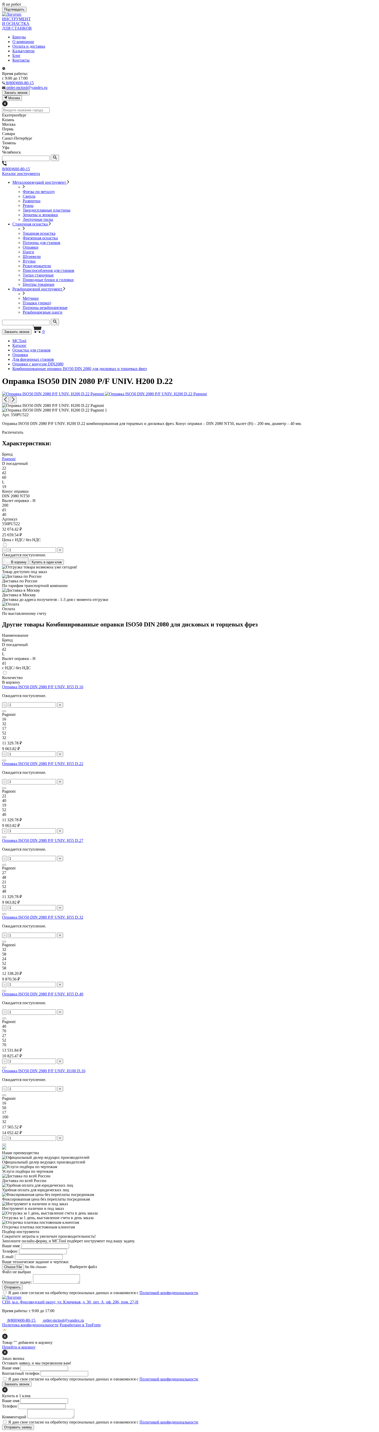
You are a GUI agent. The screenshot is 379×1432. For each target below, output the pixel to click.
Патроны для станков (41, 242)
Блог (16, 55)
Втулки (29, 261)
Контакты (21, 60)
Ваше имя (10, 1368)
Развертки (31, 201)
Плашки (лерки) (37, 303)
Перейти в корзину (19, 1347)
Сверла (29, 196)
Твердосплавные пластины (46, 210)
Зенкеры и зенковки (40, 215)
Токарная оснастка (39, 233)
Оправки (30, 247)
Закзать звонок (16, 93)
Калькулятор (23, 51)
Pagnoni (8, 459)
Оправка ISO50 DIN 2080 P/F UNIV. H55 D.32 (42, 917)
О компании (23, 41)
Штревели (32, 256)
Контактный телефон (20, 1373)
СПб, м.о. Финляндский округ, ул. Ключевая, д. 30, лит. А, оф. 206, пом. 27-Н (70, 1302)
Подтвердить (14, 9)
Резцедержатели (37, 266)
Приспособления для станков (48, 270)
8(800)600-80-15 (16, 169)
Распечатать (12, 432)
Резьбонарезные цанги (42, 312)
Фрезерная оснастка (40, 238)
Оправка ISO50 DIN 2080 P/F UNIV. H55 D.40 (42, 994)
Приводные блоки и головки (48, 280)
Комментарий (14, 1417)
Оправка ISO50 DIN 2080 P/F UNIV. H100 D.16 (43, 1071)
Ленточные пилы (38, 219)
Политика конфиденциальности (30, 1325)
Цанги (28, 252)
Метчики (31, 298)
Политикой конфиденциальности (168, 1293)
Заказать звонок (16, 332)
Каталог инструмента (21, 173)
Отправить (12, 1287)
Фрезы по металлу (39, 191)
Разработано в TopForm (80, 1325)
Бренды (19, 37)
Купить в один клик (47, 562)
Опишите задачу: (17, 1282)
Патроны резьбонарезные (45, 307)
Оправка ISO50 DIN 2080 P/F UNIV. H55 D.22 (42, 763)
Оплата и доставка (28, 46)
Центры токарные (38, 284)
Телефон (9, 1406)
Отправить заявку (18, 1427)
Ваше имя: (11, 1246)
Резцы (28, 205)
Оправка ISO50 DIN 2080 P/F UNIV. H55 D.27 (42, 840)
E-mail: (8, 1256)
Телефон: (10, 1251)
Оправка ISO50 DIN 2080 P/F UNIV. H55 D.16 (42, 687)
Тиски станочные (38, 275)
